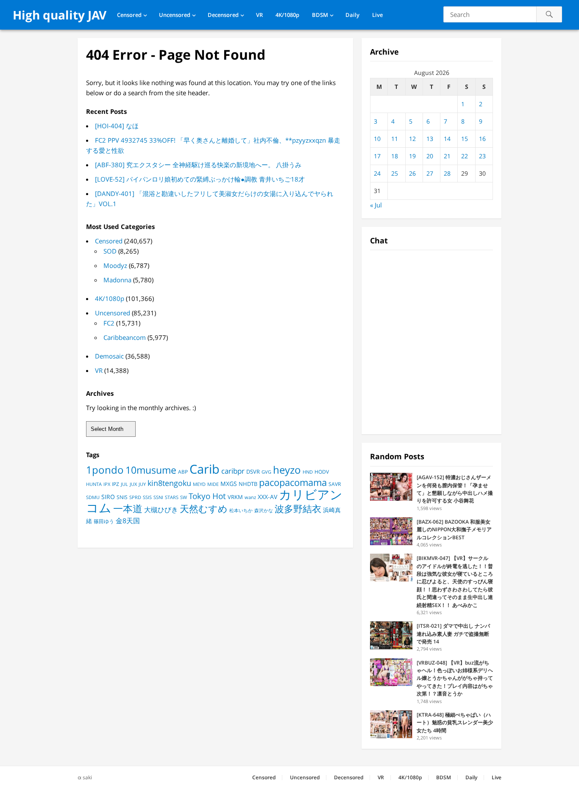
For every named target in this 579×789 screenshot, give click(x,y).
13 (429, 139)
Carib (204, 469)
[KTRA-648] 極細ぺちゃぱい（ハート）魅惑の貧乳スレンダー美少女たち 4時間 (455, 722)
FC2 (108, 323)
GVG (266, 472)
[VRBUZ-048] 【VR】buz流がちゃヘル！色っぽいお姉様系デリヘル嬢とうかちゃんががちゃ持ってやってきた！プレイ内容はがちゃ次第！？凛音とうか (455, 678)
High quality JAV (59, 15)
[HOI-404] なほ (117, 125)
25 (394, 173)
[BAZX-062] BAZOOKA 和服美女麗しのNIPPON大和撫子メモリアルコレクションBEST (454, 529)
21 (447, 156)
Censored (129, 15)
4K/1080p (287, 15)
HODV (322, 471)
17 (377, 156)
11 (394, 139)
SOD (110, 251)
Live (377, 15)
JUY (142, 484)
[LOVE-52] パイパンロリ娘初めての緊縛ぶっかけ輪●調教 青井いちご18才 (200, 179)
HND (308, 472)
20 (429, 156)
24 (377, 173)
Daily (352, 15)
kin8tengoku (169, 483)
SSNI (158, 497)
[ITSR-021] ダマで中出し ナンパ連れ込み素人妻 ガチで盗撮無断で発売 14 (453, 633)
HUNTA (94, 484)
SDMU (93, 497)
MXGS (228, 484)
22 (464, 156)
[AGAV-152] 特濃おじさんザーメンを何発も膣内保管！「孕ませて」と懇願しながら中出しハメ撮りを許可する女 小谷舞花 (455, 489)
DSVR (253, 471)
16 (482, 139)
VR (259, 15)
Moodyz (115, 265)
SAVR (334, 484)
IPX (106, 484)
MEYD (199, 484)
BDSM (320, 15)
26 (412, 173)
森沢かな (263, 510)
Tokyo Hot (207, 496)
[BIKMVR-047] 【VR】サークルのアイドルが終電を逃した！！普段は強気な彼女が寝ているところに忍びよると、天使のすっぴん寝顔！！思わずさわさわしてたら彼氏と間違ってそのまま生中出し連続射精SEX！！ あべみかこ (455, 581)
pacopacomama (293, 482)
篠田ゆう (104, 521)
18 (394, 156)
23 (482, 156)
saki (87, 777)
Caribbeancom (124, 337)
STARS (171, 497)
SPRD (135, 497)
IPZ (115, 484)
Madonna (117, 280)
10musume (150, 470)
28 (447, 173)
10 (377, 139)
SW (183, 497)
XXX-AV (267, 497)
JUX (133, 484)
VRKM (235, 497)
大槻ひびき (161, 509)
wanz (250, 497)
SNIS (122, 497)
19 (412, 156)
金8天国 (128, 520)
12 (412, 139)
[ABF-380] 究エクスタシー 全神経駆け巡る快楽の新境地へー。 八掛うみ (198, 164)
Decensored (223, 15)
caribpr (233, 471)
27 (429, 173)
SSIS (147, 497)
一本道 (127, 508)
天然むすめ (204, 508)
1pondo (105, 470)
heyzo (287, 470)
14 (447, 139)
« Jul (376, 205)
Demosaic (109, 356)
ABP (183, 472)
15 (464, 139)
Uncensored (174, 15)
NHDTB (248, 484)
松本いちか (241, 510)
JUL (124, 484)
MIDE (213, 484)
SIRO (108, 497)
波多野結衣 (298, 508)
